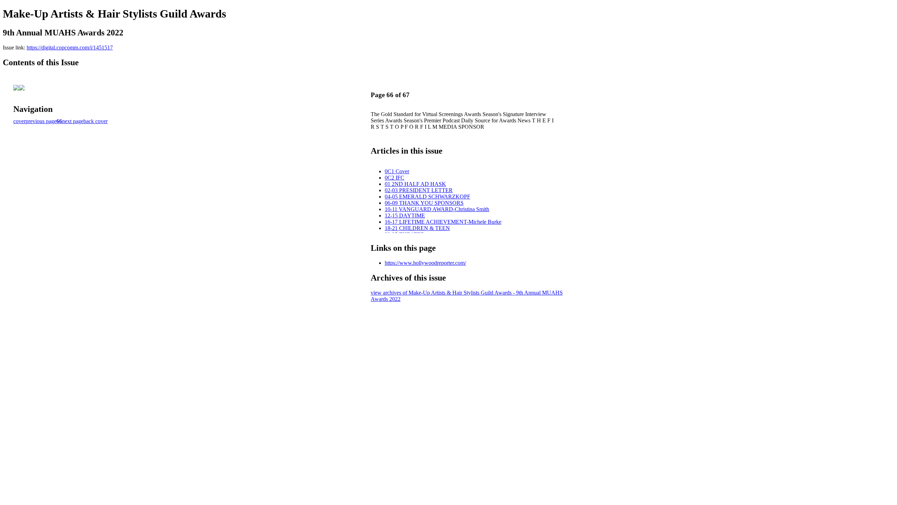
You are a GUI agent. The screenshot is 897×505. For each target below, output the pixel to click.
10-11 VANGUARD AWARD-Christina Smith (437, 209)
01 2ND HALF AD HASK (415, 184)
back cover (95, 121)
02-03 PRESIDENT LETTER (419, 190)
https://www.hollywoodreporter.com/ (425, 263)
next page (72, 121)
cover (19, 121)
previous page (41, 121)
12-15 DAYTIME (405, 215)
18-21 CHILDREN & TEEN (417, 228)
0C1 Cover (397, 171)
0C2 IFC (394, 178)
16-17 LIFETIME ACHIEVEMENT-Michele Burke (443, 222)
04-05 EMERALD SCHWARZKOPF (427, 197)
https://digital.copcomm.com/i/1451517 (70, 47)
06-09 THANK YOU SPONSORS (424, 203)
